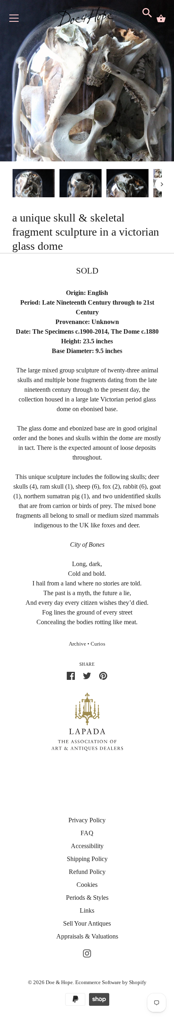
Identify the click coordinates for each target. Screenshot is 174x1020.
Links (87, 910)
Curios (98, 644)
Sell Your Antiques (87, 923)
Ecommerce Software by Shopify (110, 982)
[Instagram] (87, 952)
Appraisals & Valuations (87, 936)
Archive (77, 644)
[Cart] (161, 18)
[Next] (162, 184)
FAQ (87, 833)
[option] (33, 184)
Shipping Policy (87, 858)
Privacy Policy (87, 820)
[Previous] (12, 184)
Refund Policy (87, 871)
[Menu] (14, 20)
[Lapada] (87, 721)
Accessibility (87, 845)
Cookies (87, 884)
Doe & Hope (59, 982)
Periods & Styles (87, 897)
